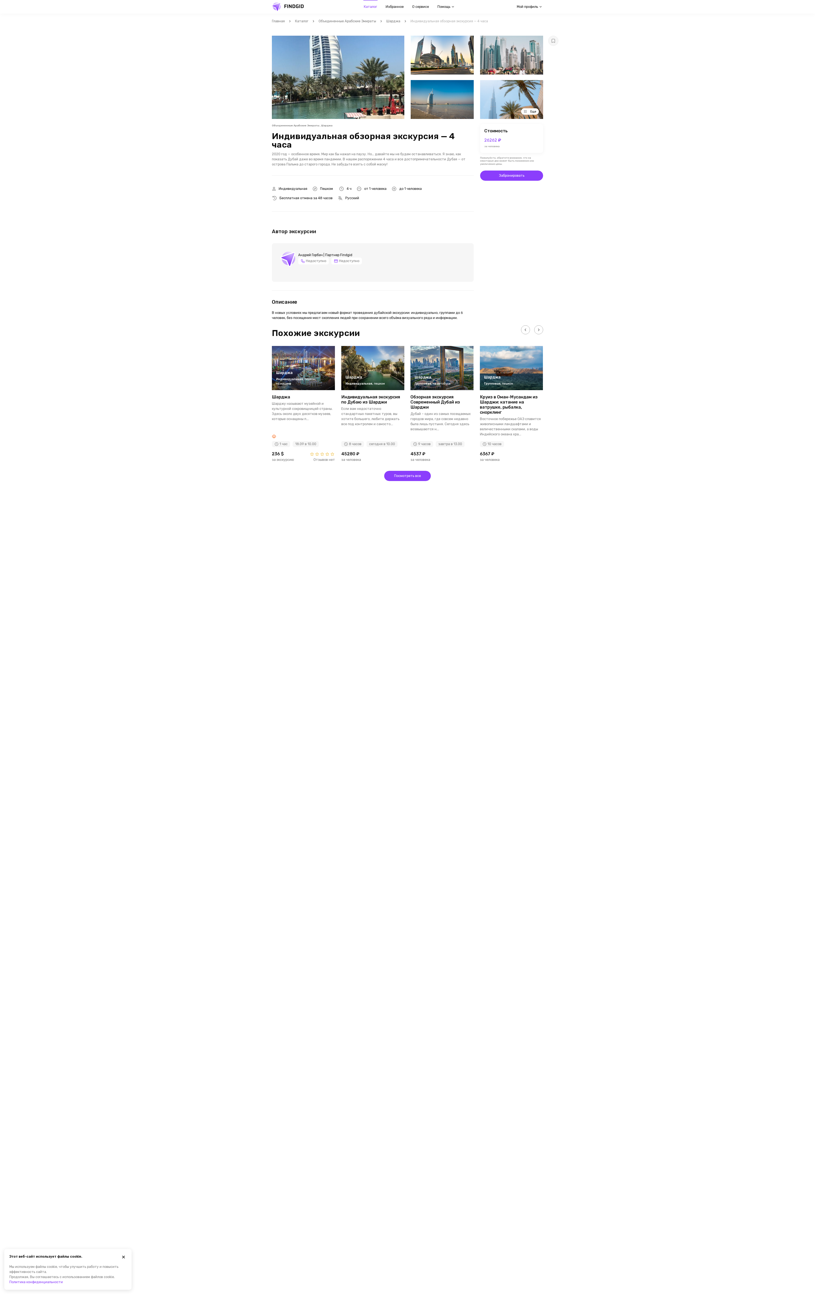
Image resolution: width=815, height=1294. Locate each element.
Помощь (443, 7)
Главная (278, 21)
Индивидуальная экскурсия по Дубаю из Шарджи (370, 399)
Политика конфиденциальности (36, 1282)
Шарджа (393, 21)
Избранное (395, 7)
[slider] (322, 454)
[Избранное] (553, 41)
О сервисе (420, 7)
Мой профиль (527, 7)
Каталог (370, 7)
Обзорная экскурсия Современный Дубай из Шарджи (435, 402)
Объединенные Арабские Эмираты (347, 21)
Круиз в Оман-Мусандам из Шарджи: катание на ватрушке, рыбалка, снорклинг (509, 404)
